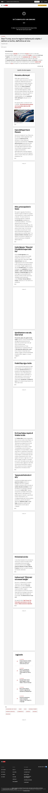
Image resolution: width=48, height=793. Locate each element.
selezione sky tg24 (11, 709)
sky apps (14, 772)
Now (14, 774)
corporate (26, 782)
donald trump (33, 709)
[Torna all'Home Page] (6, 5)
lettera (34, 57)
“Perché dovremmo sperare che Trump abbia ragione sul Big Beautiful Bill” (24, 106)
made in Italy (38, 61)
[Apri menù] (1, 5)
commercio (20, 711)
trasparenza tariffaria (6, 788)
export (27, 53)
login (45, 1)
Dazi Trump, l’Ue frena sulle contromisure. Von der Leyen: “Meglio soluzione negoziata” (23, 602)
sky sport (3, 769)
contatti (15, 788)
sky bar (14, 776)
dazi (20, 709)
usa (25, 709)
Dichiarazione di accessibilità (27, 777)
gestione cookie (27, 769)
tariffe (29, 55)
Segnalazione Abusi (26, 790)
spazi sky (14, 779)
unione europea (10, 711)
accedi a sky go (41, 766)
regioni (8, 714)
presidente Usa (26, 57)
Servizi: (14, 767)
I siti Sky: (2, 767)
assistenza (12, 788)
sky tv (14, 769)
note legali (26, 774)
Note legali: (26, 767)
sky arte (3, 776)
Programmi (15, 781)
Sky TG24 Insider (42, 5)
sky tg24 (3, 772)
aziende (15, 53)
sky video (3, 774)
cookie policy (27, 772)
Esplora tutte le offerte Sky (13, 1)
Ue (12, 63)
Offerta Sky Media (28, 779)
